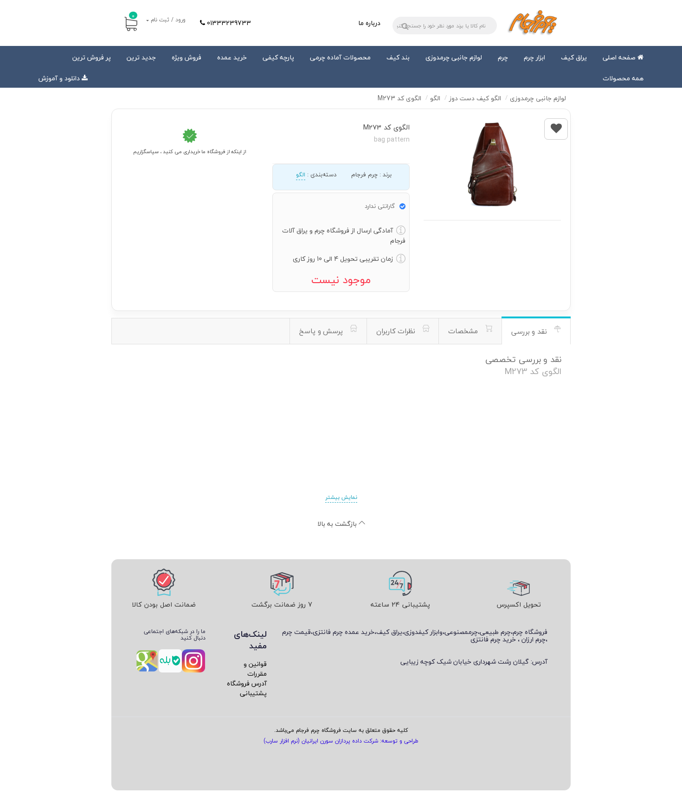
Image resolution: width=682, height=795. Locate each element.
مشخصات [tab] (464, 331)
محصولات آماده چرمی (340, 57)
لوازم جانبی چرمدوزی (453, 57)
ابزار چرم (534, 57)
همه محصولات (623, 78)
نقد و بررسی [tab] (530, 331)
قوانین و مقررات (255, 669)
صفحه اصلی (620, 57)
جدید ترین (141, 57)
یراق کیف (574, 57)
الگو (300, 175)
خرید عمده (232, 57)
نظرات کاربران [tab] (397, 331)
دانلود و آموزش (59, 78)
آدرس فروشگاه (247, 683)
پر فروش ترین (91, 57)
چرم (503, 57)
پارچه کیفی (278, 57)
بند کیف (398, 57)
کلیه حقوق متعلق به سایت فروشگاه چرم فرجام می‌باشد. (341, 730)
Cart (133, 15)
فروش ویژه (186, 57)
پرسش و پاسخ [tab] (322, 331)
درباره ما (369, 23)
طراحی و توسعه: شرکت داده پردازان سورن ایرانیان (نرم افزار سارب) (341, 741)
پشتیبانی (253, 693)
